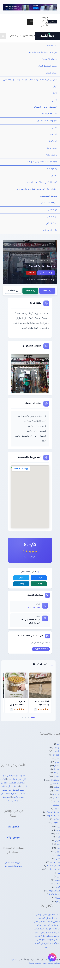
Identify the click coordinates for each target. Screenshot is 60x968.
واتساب (29, 290)
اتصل (45, 290)
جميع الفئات (51, 169)
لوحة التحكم (51, 224)
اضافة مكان (51, 73)
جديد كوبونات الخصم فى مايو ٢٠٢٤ (42, 162)
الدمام (57, 766)
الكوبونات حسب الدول (47, 121)
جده (58, 848)
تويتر (21, 578)
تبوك (58, 834)
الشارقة (56, 784)
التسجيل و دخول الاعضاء (45, 107)
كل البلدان (52, 210)
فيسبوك (38, 578)
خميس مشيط (53, 866)
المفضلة (53, 141)
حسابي (54, 176)
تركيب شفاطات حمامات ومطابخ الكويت (13, 783)
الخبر (58, 759)
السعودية (55, 780)
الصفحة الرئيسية (49, 114)
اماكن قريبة (52, 148)
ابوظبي (57, 748)
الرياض (56, 777)
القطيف (56, 802)
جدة (58, 845)
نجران (57, 898)
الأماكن (54, 93)
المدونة (54, 135)
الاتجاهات (11, 290)
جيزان (57, 852)
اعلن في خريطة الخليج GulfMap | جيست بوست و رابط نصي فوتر (30, 83)
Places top (52, 46)
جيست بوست (35, 963)
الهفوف (56, 820)
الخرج (57, 762)
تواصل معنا (51, 155)
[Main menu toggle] (3, 36)
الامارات (56, 755)
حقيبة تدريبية (19, 776)
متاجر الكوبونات (50, 230)
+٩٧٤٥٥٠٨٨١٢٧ (34, 608)
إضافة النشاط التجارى (47, 66)
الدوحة (29, 261)
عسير (57, 880)
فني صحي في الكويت (16, 779)
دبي (58, 873)
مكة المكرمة (54, 891)
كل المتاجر (52, 217)
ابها (58, 744)
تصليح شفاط (12, 794)
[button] (33, 717)
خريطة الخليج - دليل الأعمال (22, 36)
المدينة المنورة (53, 812)
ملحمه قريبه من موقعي (47, 915)
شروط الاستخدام (49, 203)
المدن (54, 128)
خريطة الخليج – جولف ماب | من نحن (41, 182)
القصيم (56, 795)
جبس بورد (7, 776)
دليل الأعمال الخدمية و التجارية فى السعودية (37, 189)
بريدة (57, 827)
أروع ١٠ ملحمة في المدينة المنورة (43, 53)
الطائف (56, 787)
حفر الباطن (55, 862)
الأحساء (56, 751)
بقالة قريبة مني (46, 922)
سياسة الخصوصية (48, 196)
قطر (58, 887)
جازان (57, 841)
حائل (58, 855)
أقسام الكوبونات (49, 59)
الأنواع (54, 100)
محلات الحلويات (44, 261)
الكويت (57, 809)
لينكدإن (21, 584)
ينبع (58, 902)
